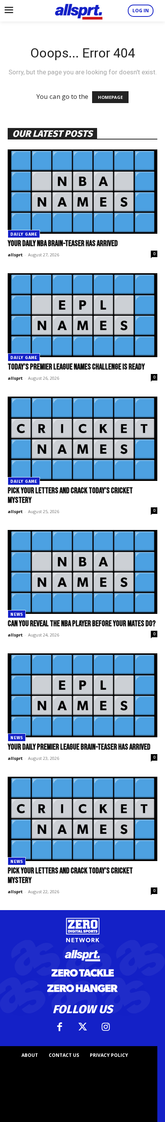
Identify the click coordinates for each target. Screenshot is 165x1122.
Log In (140, 10)
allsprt (15, 255)
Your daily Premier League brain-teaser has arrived (79, 747)
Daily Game (23, 234)
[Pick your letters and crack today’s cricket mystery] (82, 439)
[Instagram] (105, 1027)
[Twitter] (82, 1027)
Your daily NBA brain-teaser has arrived (63, 243)
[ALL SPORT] (79, 11)
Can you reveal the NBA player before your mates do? (82, 623)
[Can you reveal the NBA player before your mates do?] (82, 572)
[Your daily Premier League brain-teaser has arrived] (82, 695)
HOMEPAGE (110, 97)
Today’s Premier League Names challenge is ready (76, 367)
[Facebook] (59, 1027)
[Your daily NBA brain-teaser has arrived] (82, 191)
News (16, 614)
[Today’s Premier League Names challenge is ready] (82, 315)
